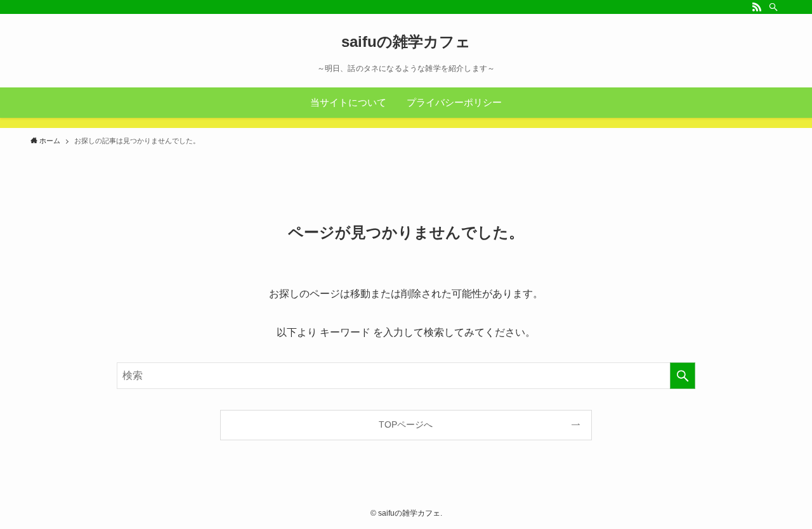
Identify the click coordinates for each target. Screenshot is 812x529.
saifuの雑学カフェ (406, 41)
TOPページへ (406, 424)
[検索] (773, 7)
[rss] (757, 7)
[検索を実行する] (682, 375)
